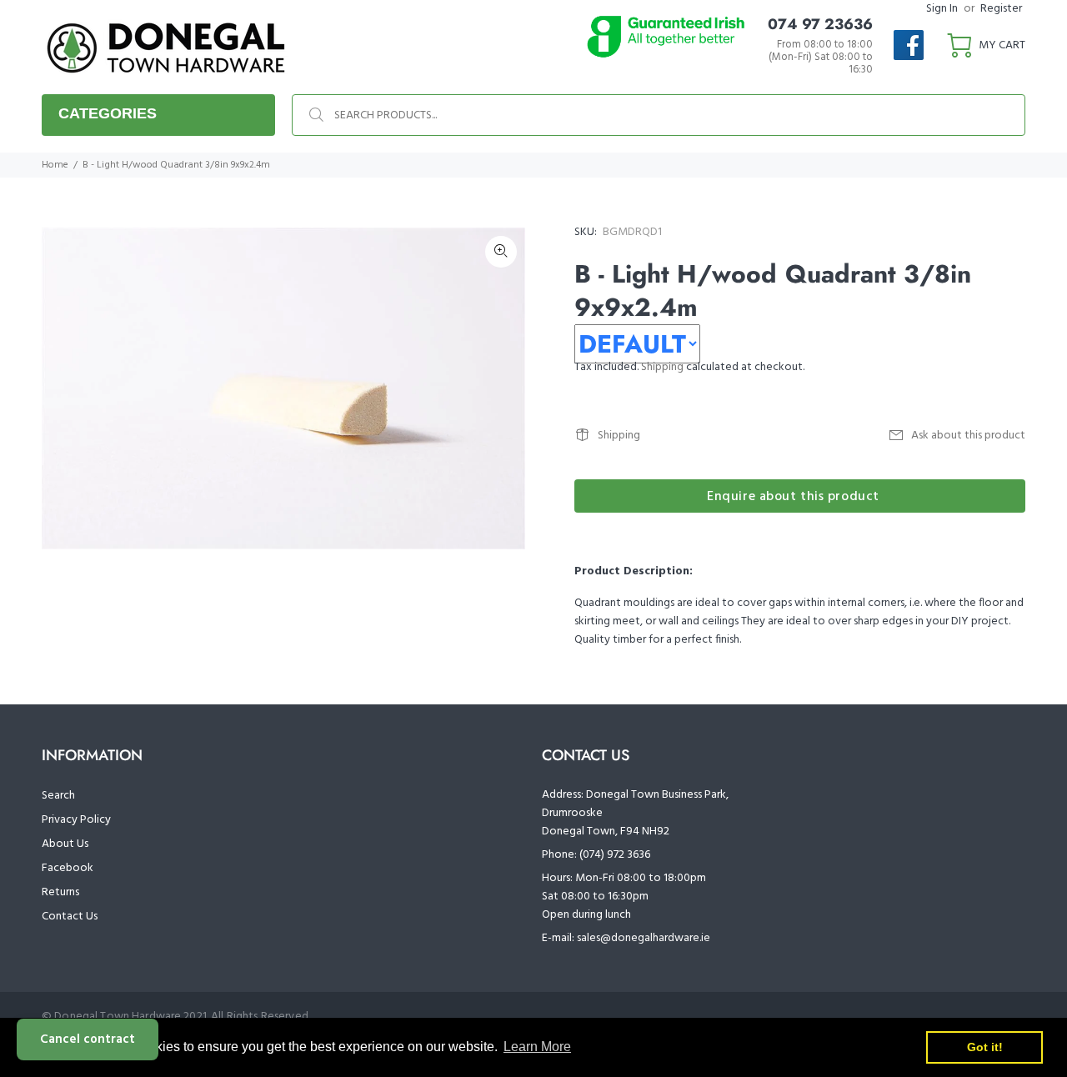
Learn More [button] (537, 1046)
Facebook (67, 868)
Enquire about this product (793, 497)
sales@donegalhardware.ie (643, 938)
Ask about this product (968, 435)
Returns (60, 892)
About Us (65, 844)
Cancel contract (87, 1039)
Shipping (662, 367)
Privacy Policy (76, 819)
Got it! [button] (985, 1047)
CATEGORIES (107, 113)
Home (55, 165)
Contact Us (70, 916)
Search (58, 795)
